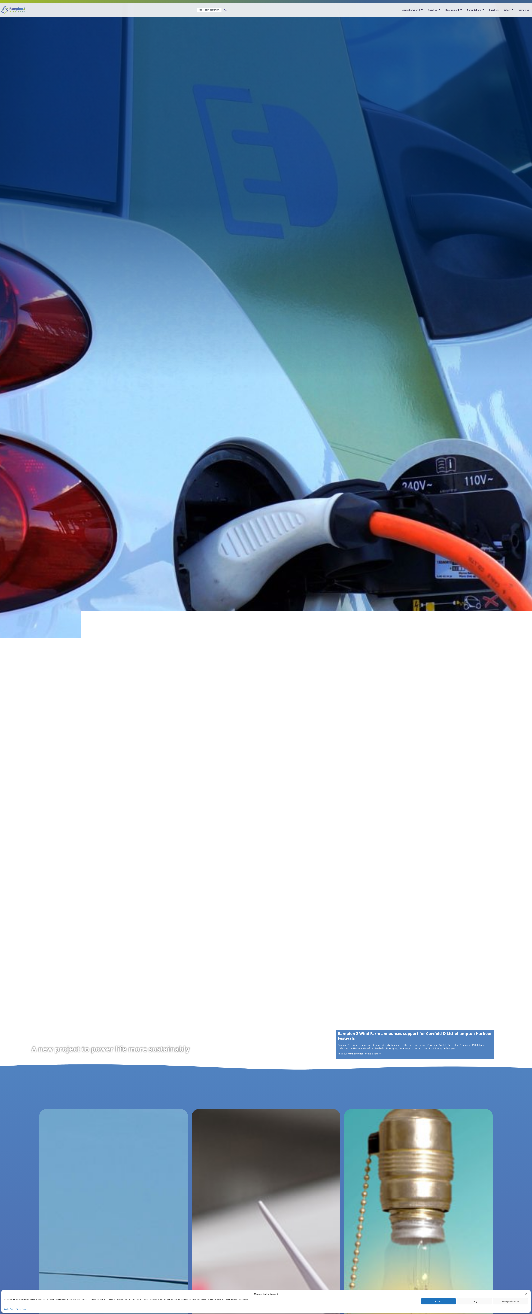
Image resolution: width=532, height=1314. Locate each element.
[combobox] (209, 10)
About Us (432, 9)
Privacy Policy (21, 1309)
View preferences (510, 1301)
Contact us (523, 9)
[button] (526, 1294)
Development (452, 9)
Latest (507, 9)
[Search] (226, 10)
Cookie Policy (9, 1309)
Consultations (474, 9)
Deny (474, 1301)
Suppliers (493, 9)
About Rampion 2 (411, 9)
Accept (438, 1301)
